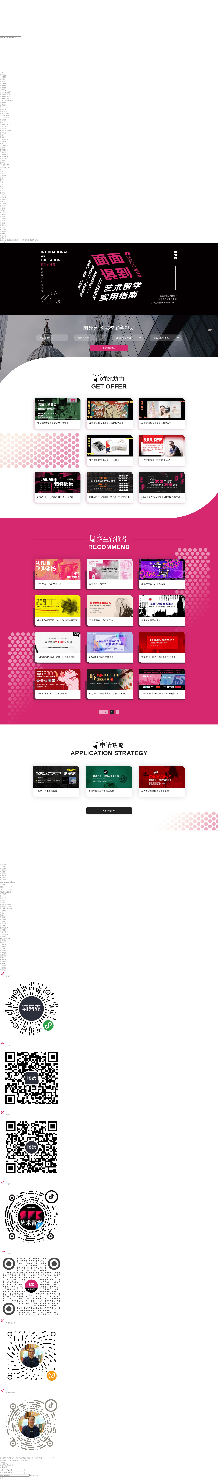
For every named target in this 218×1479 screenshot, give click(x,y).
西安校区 (3, 961)
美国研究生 (4, 146)
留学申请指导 (5, 96)
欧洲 (1, 186)
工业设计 (3, 219)
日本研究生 (4, 154)
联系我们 (3, 875)
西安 (24, 240)
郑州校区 (3, 959)
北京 (1, 240)
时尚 (1, 122)
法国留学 (3, 930)
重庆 (28, 240)
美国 (1, 178)
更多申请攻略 (109, 811)
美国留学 (3, 917)
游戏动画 (3, 128)
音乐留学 (3, 234)
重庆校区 (3, 963)
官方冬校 (3, 107)
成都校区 (3, 966)
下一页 (103, 712)
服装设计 (3, 206)
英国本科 (3, 148)
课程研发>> (4, 88)
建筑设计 (3, 214)
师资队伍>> (4, 79)
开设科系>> (4, 120)
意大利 (2, 163)
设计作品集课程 (5, 92)
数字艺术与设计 (5, 131)
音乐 (1, 135)
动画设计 (3, 223)
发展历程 (3, 871)
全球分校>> (4, 238)
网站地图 (3, 1463)
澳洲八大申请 (5, 167)
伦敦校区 (3, 968)
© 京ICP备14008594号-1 (44, 1458)
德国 (1, 191)
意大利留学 (4, 928)
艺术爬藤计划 (5, 94)
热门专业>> (4, 204)
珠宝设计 (3, 221)
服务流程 (3, 86)
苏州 (31, 240)
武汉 (18, 240)
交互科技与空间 (5, 124)
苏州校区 (3, 953)
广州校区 (3, 946)
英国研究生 (4, 150)
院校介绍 (3, 915)
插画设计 (3, 208)
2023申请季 (4, 118)
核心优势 (3, 869)
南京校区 (3, 951)
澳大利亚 (3, 197)
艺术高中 (3, 231)
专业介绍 (3, 913)
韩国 (1, 169)
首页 (1, 73)
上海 (5, 240)
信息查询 (3, 911)
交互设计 (3, 216)
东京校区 (3, 970)
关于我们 (3, 75)
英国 (1, 180)
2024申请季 (4, 116)
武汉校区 (3, 957)
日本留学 (3, 921)
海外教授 (3, 83)
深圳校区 (3, 948)
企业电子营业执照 (6, 1465)
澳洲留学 (3, 936)
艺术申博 (3, 103)
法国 (1, 171)
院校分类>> (4, 176)
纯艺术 (2, 210)
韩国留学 (3, 926)
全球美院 (3, 199)
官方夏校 (3, 105)
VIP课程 (3, 90)
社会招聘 (3, 877)
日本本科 (3, 152)
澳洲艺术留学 (5, 165)
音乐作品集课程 (5, 98)
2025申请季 (4, 113)
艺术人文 (3, 126)
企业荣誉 (3, 873)
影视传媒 (3, 133)
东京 (34, 240)
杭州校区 (3, 955)
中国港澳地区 (5, 156)
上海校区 (3, 944)
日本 (1, 182)
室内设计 (3, 212)
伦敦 (37, 240)
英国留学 (3, 919)
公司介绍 (3, 867)
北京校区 (3, 942)
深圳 (11, 240)
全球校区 (3, 940)
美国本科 (3, 143)
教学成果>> (4, 109)
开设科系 (3, 894)
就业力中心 (4, 229)
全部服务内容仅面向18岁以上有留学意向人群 (16, 1458)
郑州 (21, 240)
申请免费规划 (109, 348)
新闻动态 (3, 137)
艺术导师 (3, 81)
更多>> (2, 173)
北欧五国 (3, 923)
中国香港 (3, 195)
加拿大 (2, 161)
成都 (8, 240)
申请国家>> (4, 141)
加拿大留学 (4, 932)
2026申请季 (4, 111)
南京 (14, 240)
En (4, 242)
